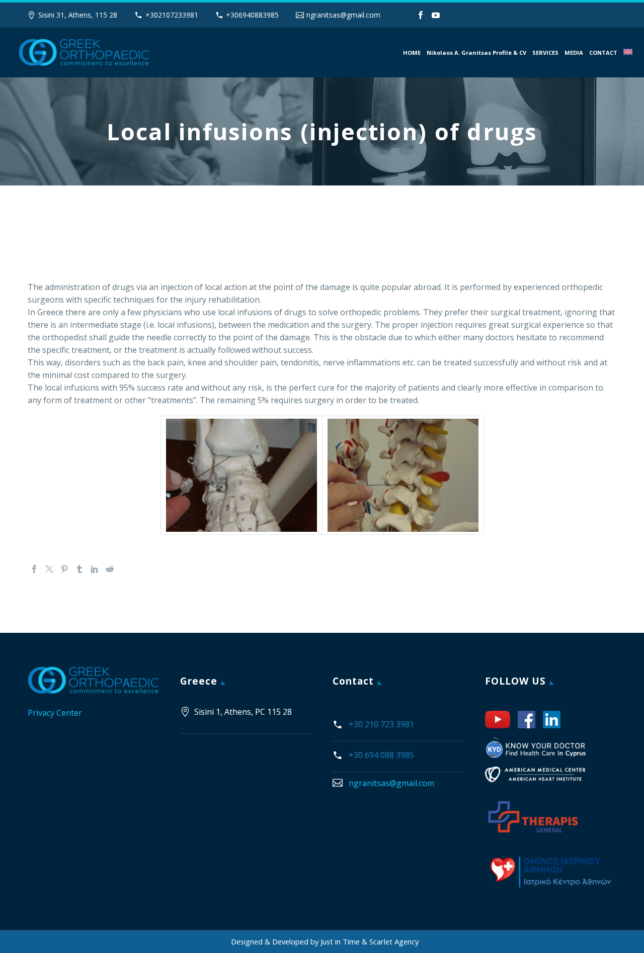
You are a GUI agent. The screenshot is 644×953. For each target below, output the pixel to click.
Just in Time (341, 941)
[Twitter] (49, 569)
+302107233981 (171, 15)
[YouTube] (435, 15)
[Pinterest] (64, 569)
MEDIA (574, 52)
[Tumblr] (79, 569)
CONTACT (603, 52)
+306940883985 (252, 15)
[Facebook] (420, 15)
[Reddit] (110, 569)
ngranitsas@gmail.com (343, 15)
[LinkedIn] (95, 569)
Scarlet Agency (394, 941)
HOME (412, 52)
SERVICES (545, 52)
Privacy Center (55, 712)
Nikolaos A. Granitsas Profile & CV (476, 52)
